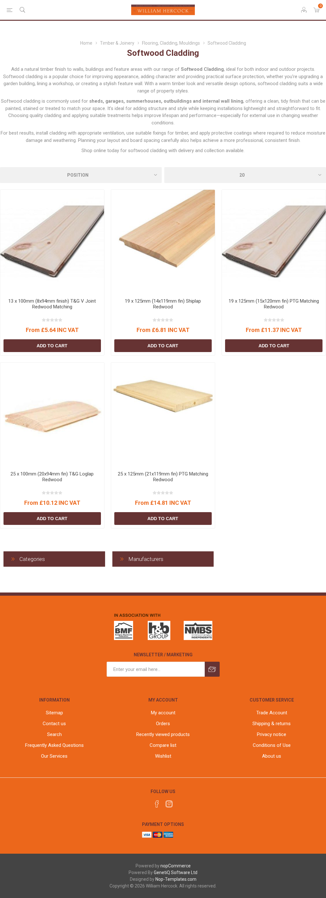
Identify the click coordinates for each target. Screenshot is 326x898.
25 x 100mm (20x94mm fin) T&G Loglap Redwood (52, 476)
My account (163, 713)
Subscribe (212, 669)
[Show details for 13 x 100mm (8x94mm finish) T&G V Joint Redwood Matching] (52, 242)
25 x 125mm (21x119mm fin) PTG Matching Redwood (163, 476)
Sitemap (54, 713)
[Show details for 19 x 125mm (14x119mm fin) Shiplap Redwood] (163, 242)
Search (54, 734)
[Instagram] (169, 804)
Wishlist (163, 756)
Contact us (54, 723)
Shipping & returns (271, 723)
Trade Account (271, 713)
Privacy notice (271, 734)
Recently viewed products (163, 734)
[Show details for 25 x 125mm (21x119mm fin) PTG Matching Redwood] (163, 415)
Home (86, 43)
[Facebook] (157, 804)
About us (271, 756)
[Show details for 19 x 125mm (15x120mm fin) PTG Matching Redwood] (274, 242)
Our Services (54, 756)
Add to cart (52, 345)
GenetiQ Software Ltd (175, 872)
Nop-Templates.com (175, 879)
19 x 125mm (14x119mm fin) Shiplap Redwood (163, 304)
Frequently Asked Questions (54, 745)
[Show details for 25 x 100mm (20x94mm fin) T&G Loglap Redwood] (52, 415)
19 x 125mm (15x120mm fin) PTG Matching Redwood (274, 304)
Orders (163, 723)
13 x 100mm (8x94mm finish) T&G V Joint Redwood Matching (52, 304)
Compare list (163, 745)
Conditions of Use (272, 745)
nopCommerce (175, 865)
